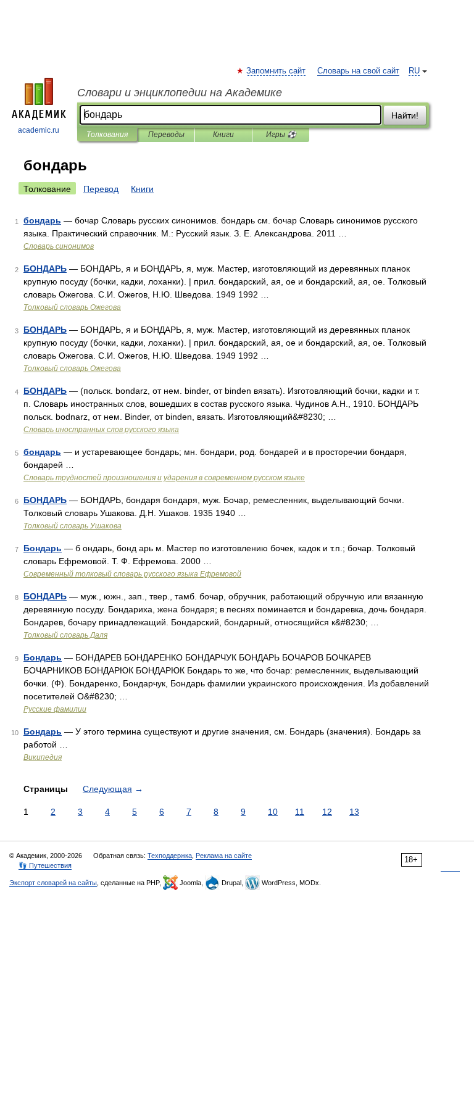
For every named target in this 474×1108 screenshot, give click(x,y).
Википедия (42, 757)
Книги (223, 134)
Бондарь (42, 548)
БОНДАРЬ (45, 268)
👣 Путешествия (45, 865)
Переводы (166, 134)
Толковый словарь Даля (65, 635)
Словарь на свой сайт (358, 71)
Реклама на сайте (224, 855)
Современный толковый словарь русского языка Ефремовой (132, 574)
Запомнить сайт (276, 71)
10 (273, 812)
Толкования (107, 134)
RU (414, 71)
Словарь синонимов (58, 246)
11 (299, 812)
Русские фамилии (54, 709)
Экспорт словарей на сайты (53, 882)
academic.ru (38, 130)
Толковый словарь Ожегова (72, 307)
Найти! (404, 115)
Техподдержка (170, 855)
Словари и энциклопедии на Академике (179, 92)
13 (354, 812)
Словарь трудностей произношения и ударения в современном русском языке (164, 477)
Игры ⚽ (281, 134)
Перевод (100, 189)
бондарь (42, 220)
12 (327, 812)
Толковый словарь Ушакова (72, 526)
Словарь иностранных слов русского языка (101, 429)
